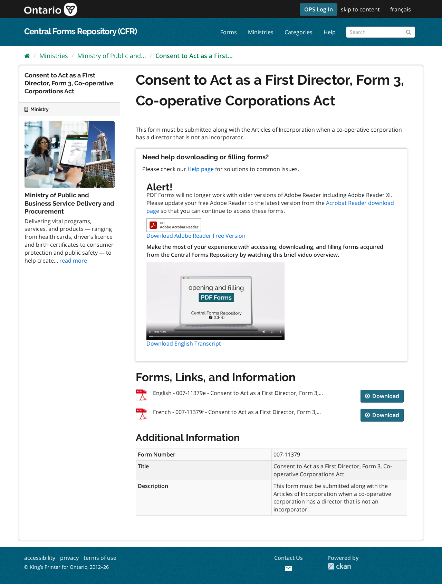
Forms (228, 32)
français (400, 9)
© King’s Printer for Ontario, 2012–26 (66, 567)
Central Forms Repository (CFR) (80, 31)
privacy (69, 558)
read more (73, 260)
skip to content (360, 9)
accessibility (39, 558)
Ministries (260, 32)
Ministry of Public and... (111, 55)
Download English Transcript (183, 343)
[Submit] (409, 31)
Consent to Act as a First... (194, 55)
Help (330, 32)
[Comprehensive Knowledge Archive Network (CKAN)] (339, 566)
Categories (299, 32)
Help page (201, 169)
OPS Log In (318, 9)
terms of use (100, 558)
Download (385, 396)
